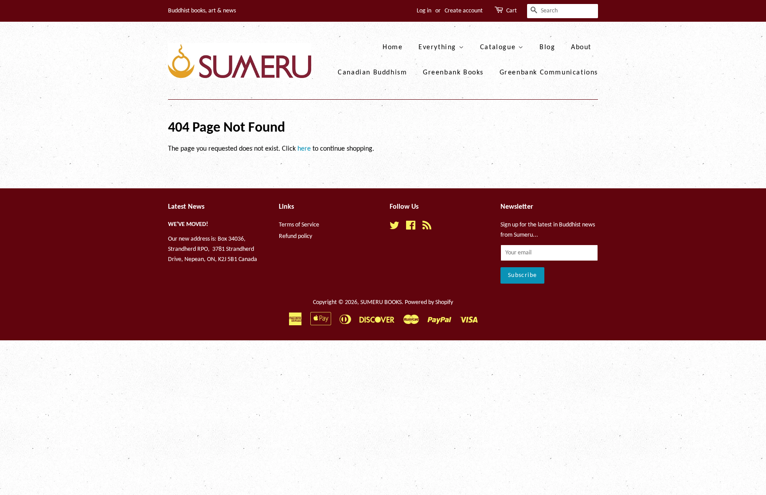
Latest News (186, 206)
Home (393, 47)
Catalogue (499, 47)
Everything (438, 47)
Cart (511, 11)
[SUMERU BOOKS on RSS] (427, 227)
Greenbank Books (453, 72)
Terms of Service (299, 225)
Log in (424, 11)
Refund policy (295, 236)
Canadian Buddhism (372, 72)
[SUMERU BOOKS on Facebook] (411, 227)
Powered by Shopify (429, 302)
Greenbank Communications (549, 72)
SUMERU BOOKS (381, 302)
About (581, 47)
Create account (464, 11)
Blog (547, 47)
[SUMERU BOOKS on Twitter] (394, 227)
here (304, 148)
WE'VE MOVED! (188, 224)
